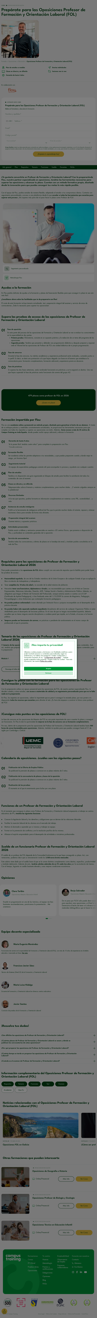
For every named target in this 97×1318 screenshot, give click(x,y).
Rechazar (48, 673)
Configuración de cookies (52, 657)
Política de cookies (46, 661)
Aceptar (48, 668)
